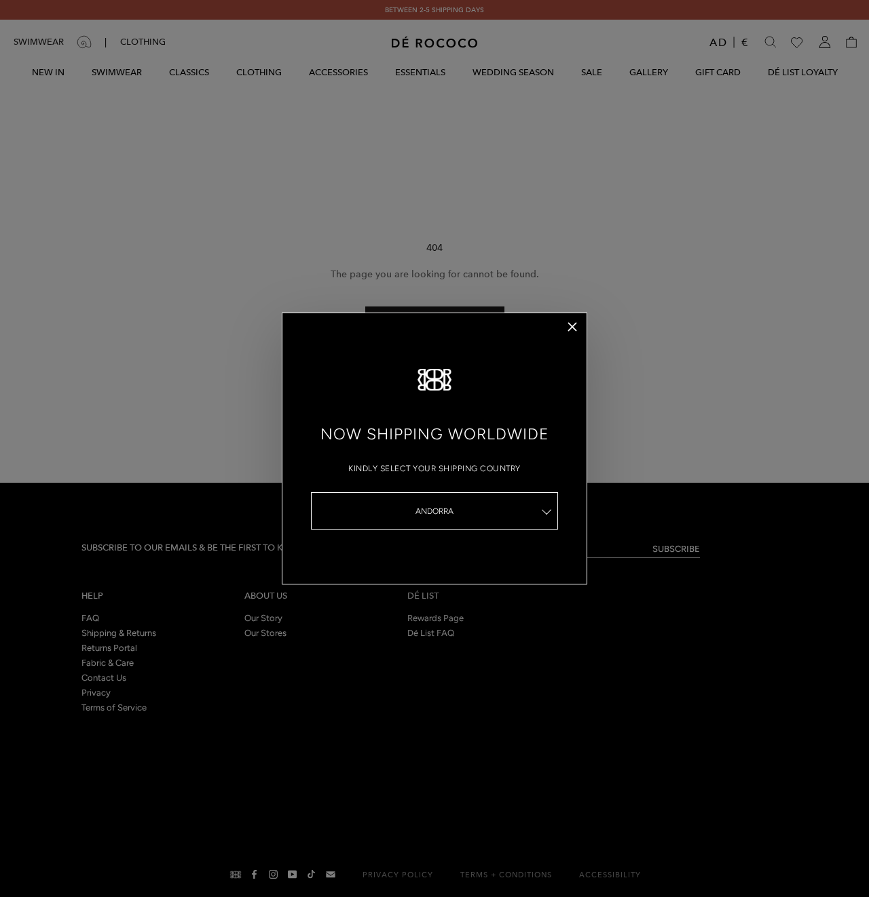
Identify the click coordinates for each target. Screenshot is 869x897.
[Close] (572, 326)
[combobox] (434, 511)
